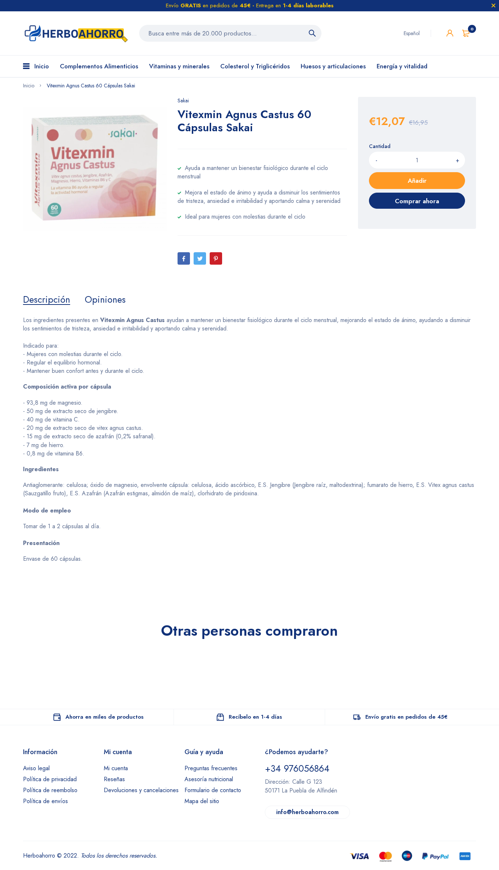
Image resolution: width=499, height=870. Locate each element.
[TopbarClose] (493, 5)
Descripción (46, 299)
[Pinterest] (216, 258)
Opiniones (105, 299)
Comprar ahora (417, 201)
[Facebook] (184, 258)
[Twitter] (200, 258)
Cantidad (380, 146)
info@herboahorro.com (307, 812)
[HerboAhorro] (75, 33)
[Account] (450, 33)
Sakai (183, 100)
